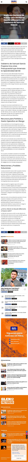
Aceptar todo (19, 458)
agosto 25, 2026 (11, 436)
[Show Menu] (1, 2)
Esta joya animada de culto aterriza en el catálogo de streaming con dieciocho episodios (17, 441)
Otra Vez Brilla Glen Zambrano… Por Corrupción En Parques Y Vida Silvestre (16, 307)
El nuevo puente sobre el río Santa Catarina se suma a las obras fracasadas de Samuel (16, 255)
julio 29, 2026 (11, 251)
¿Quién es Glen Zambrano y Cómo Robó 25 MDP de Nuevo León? (15, 313)
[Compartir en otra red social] (24, 43)
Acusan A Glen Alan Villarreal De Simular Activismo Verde (16, 302)
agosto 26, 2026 (12, 244)
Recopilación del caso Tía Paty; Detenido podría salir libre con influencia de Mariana (17, 248)
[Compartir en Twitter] (11, 43)
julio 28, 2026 (11, 258)
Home (2, 40)
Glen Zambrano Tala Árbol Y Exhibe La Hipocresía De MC (10, 289)
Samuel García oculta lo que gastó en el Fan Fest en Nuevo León (17, 382)
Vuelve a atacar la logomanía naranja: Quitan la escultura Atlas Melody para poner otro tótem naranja (17, 241)
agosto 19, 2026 (11, 443)
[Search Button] (26, 2)
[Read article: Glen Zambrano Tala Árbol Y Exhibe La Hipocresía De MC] (14, 277)
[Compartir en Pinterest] (17, 43)
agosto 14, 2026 (11, 449)
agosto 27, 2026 (11, 419)
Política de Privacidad (16, 453)
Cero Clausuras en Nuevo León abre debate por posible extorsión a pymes (16, 370)
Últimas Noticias (7, 40)
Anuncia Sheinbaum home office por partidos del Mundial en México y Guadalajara (16, 262)
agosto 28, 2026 (11, 413)
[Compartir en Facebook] (4, 43)
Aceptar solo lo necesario (19, 455)
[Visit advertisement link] (14, 337)
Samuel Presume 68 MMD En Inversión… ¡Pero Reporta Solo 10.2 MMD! (14, 296)
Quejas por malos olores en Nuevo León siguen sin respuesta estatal (17, 364)
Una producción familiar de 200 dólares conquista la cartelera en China (17, 388)
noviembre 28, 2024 (13, 28)
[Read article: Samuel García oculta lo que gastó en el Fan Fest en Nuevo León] (3, 383)
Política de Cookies (15, 452)
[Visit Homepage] (14, 2)
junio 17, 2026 (11, 264)
